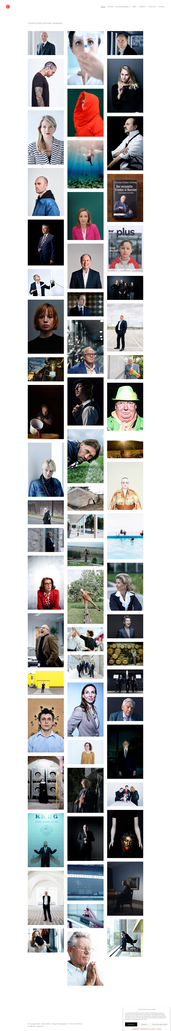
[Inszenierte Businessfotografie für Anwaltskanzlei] (125, 681)
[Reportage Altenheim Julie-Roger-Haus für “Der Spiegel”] (85, 639)
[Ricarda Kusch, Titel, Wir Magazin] (46, 137)
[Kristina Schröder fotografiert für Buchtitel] (85, 216)
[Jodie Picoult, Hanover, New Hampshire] (46, 941)
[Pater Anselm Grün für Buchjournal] (46, 512)
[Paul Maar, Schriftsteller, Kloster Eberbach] (46, 898)
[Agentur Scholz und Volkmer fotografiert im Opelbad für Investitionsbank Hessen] (125, 536)
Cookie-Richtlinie (136, 1028)
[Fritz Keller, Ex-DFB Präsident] (85, 347)
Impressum (158, 1028)
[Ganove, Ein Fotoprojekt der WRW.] (85, 401)
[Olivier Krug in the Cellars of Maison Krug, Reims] (46, 840)
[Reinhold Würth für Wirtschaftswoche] (85, 790)
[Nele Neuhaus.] (46, 470)
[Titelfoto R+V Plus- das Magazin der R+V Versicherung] (125, 249)
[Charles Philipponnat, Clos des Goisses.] (85, 554)
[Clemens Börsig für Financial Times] (125, 752)
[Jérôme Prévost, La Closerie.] (46, 412)
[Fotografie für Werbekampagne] (85, 58)
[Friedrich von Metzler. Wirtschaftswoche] (125, 889)
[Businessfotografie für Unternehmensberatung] (85, 526)
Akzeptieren (131, 1024)
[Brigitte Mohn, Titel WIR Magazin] (125, 587)
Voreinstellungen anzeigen (159, 1024)
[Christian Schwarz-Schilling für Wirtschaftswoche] (125, 709)
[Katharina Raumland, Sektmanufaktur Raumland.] (125, 86)
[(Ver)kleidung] (125, 407)
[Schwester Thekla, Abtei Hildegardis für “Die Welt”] (46, 783)
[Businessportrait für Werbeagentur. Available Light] (85, 752)
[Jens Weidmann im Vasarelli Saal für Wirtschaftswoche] (85, 304)
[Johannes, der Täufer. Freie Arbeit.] (125, 834)
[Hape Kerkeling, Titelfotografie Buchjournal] (46, 540)
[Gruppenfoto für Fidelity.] (85, 667)
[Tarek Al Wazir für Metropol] (46, 282)
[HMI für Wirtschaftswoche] (125, 794)
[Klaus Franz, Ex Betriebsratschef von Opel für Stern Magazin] (46, 640)
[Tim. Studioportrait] (46, 83)
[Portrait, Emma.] (46, 327)
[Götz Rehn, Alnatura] (85, 597)
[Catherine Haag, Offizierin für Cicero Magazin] (46, 987)
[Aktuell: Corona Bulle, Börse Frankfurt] (46, 369)
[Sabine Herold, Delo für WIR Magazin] (46, 583)
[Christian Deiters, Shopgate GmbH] (46, 725)
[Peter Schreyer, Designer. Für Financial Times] (85, 916)
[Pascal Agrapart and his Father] (125, 654)
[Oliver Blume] (125, 43)
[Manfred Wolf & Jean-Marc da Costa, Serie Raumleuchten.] (85, 882)
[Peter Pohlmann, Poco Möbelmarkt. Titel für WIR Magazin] (46, 683)
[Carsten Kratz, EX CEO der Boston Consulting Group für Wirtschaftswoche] (125, 938)
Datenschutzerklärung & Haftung (148, 1028)
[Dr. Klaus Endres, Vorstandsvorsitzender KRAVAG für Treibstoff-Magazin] (125, 327)
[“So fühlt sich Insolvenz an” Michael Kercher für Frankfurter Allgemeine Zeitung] (85, 499)
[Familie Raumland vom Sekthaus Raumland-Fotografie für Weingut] (125, 288)
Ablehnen (144, 1024)
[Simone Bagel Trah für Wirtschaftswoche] (85, 710)
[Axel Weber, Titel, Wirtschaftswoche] (85, 838)
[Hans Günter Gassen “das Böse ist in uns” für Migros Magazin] (125, 367)
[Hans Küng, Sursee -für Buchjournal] (85, 959)
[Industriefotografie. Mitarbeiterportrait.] (125, 987)
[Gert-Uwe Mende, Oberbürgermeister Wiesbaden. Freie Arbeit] (46, 242)
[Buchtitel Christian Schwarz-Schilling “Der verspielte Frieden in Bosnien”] (125, 198)
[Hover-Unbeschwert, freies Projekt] (85, 164)
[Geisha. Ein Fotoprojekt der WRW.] (125, 486)
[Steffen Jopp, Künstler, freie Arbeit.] (46, 192)
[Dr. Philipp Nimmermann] (46, 43)
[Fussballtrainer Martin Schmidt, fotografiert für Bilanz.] (85, 456)
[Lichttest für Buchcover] (85, 113)
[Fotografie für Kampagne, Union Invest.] (125, 626)
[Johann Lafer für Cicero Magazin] (125, 143)
